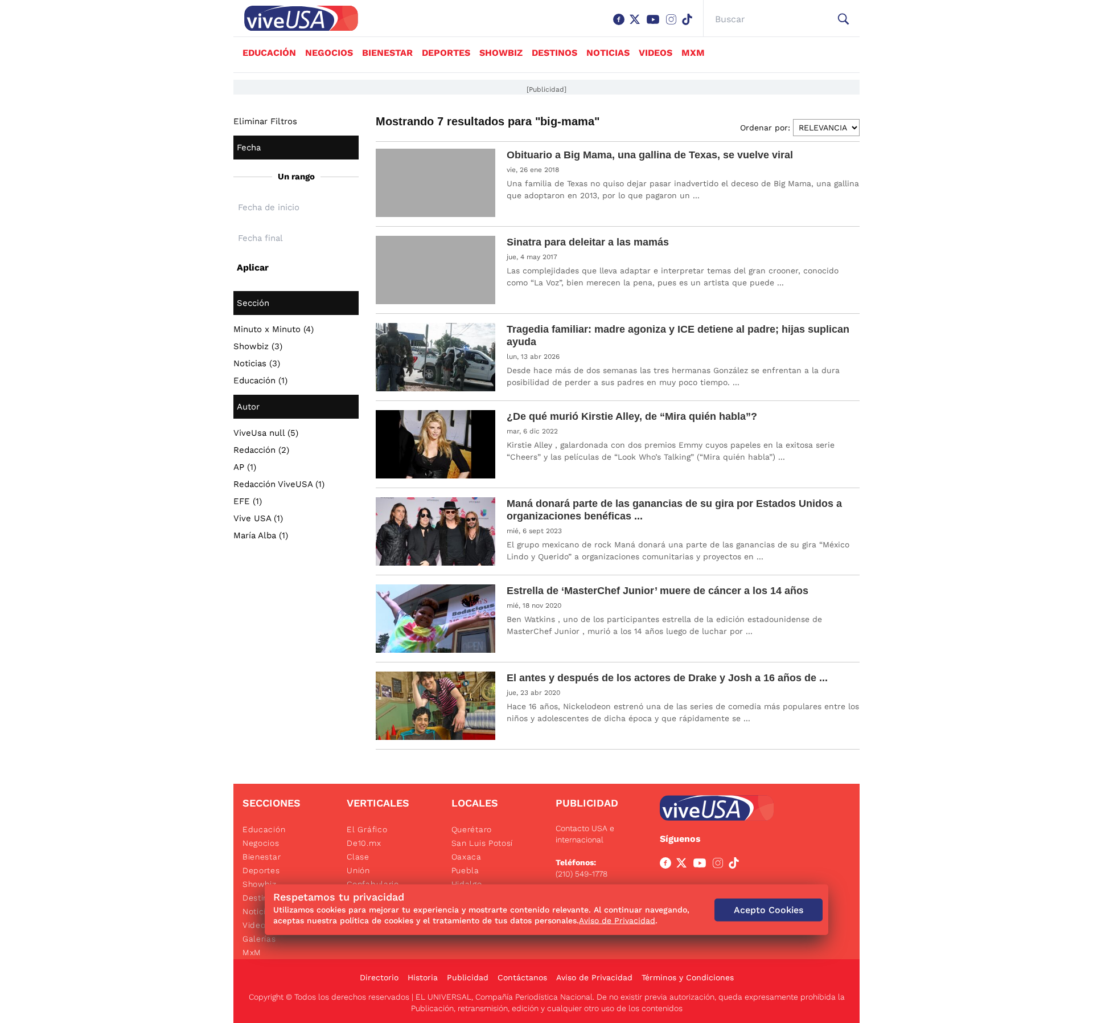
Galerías (259, 938)
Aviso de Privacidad (594, 977)
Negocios (329, 52)
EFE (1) (247, 501)
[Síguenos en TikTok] (689, 25)
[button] (843, 19)
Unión (358, 870)
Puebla (465, 870)
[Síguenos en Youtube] (655, 25)
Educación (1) (260, 380)
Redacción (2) (261, 450)
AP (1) (244, 467)
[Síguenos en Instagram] (673, 25)
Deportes (446, 52)
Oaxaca (466, 856)
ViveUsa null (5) (265, 433)
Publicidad (467, 977)
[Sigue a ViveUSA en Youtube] (702, 865)
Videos (655, 52)
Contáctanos (522, 977)
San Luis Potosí (482, 843)
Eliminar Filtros (265, 121)
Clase (358, 856)
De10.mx (364, 843)
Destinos (554, 52)
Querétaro (471, 829)
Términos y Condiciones (688, 977)
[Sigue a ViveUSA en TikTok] (736, 865)
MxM (693, 52)
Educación (269, 52)
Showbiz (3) (257, 346)
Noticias (608, 52)
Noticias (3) (256, 363)
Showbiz (501, 52)
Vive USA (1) (258, 518)
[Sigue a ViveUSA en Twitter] (684, 865)
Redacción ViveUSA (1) (278, 484)
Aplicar (253, 267)
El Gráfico (367, 829)
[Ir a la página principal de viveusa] (295, 18)
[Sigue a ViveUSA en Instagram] (720, 865)
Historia (423, 977)
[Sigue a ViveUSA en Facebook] (668, 865)
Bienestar (387, 52)
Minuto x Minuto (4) (273, 329)
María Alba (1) (260, 535)
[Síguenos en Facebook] (621, 25)
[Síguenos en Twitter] (637, 25)
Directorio (379, 977)
